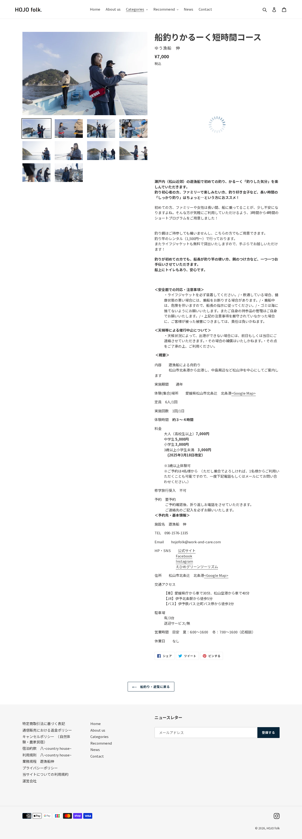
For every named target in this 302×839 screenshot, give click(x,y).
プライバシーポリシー (40, 767)
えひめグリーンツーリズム (197, 566)
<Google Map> (243, 393)
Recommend (101, 743)
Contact (97, 756)
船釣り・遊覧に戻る (154, 686)
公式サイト (187, 550)
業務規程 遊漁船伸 (38, 761)
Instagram (184, 561)
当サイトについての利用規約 (45, 774)
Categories (99, 736)
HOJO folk (273, 828)
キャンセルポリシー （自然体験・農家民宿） (46, 739)
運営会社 (29, 780)
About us (97, 730)
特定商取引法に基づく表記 (43, 723)
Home (95, 723)
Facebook (184, 555)
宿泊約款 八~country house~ (46, 748)
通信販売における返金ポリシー (47, 730)
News (95, 749)
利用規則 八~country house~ (46, 754)
